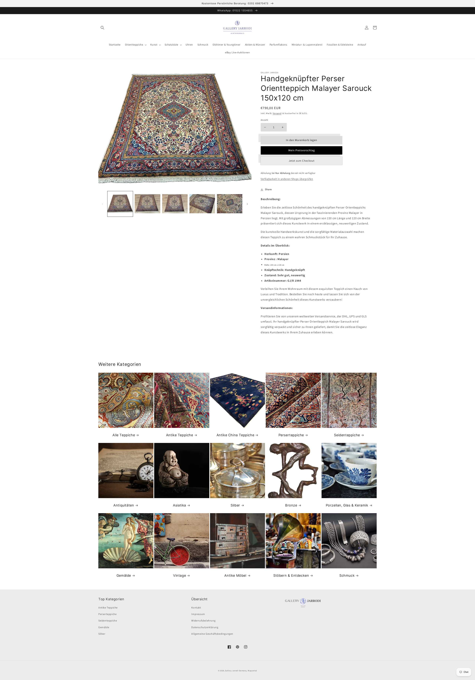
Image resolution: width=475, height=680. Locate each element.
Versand (277, 113)
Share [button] (268, 189)
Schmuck (347, 575)
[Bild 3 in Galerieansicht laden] (175, 204)
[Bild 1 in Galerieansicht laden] (120, 204)
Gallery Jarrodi (231, 670)
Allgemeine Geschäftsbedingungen (212, 634)
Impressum (198, 614)
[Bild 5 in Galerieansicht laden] (229, 204)
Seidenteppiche (347, 435)
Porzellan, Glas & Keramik (347, 505)
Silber (235, 505)
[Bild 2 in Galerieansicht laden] (147, 204)
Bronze (291, 505)
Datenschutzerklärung (204, 627)
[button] (102, 28)
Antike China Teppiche (235, 435)
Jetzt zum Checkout (302, 161)
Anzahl (264, 120)
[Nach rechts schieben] (247, 204)
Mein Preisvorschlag (301, 150)
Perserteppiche (291, 435)
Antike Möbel (235, 575)
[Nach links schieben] (102, 204)
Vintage (179, 575)
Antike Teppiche (179, 435)
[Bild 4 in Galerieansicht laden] (202, 204)
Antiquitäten (123, 505)
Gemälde (124, 575)
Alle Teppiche (123, 435)
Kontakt (196, 608)
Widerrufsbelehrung (203, 621)
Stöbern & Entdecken (291, 575)
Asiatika (179, 505)
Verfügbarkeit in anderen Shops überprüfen (287, 179)
